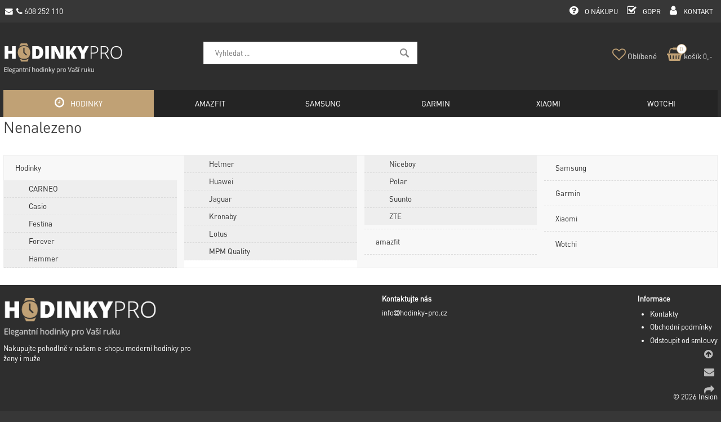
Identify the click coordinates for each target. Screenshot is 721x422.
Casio (38, 206)
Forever (42, 241)
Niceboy (402, 163)
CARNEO (43, 188)
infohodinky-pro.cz (414, 312)
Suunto (400, 198)
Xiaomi (566, 218)
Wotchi (566, 243)
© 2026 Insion (695, 396)
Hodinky (28, 167)
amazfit (388, 241)
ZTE (395, 216)
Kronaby (223, 216)
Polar (398, 181)
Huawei (221, 181)
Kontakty (664, 313)
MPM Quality (229, 251)
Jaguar (220, 198)
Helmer (221, 163)
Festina (40, 223)
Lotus (218, 233)
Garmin (567, 193)
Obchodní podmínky (681, 326)
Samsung (570, 167)
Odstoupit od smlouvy (684, 340)
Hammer (44, 258)
